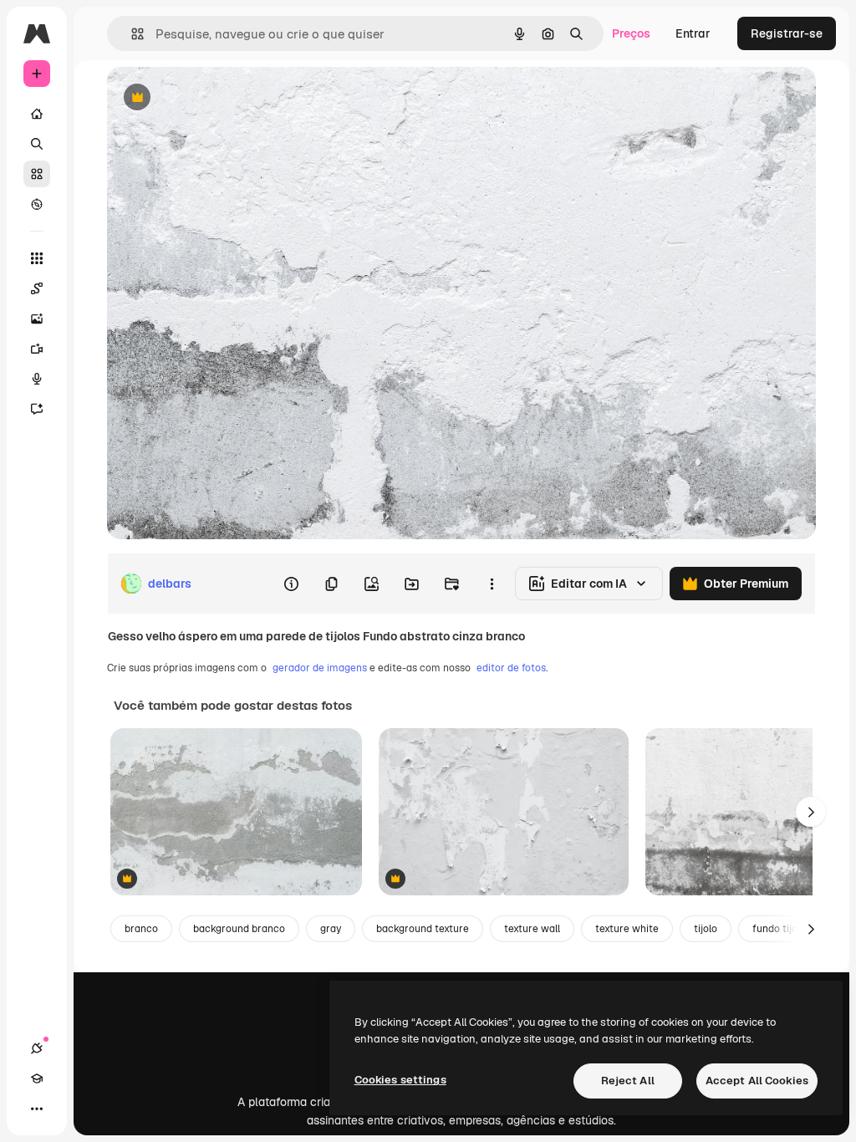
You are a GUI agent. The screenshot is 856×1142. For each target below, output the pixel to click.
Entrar (693, 33)
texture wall (532, 929)
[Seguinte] (811, 811)
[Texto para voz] (36, 378)
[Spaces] (36, 288)
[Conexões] (36, 1048)
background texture (422, 929)
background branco (239, 929)
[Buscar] (36, 143)
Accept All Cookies (757, 1080)
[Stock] (36, 174)
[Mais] (36, 1108)
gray (330, 929)
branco (141, 929)
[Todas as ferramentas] (36, 258)
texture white (627, 929)
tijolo (705, 929)
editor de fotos (511, 668)
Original (214, 98)
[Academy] (36, 1078)
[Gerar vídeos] (36, 348)
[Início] (36, 113)
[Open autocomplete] (131, 34)
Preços (631, 33)
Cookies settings (400, 1080)
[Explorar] (36, 204)
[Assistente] (36, 408)
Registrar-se (787, 33)
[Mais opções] (491, 583)
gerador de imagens (320, 668)
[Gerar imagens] (36, 318)
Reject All (628, 1080)
